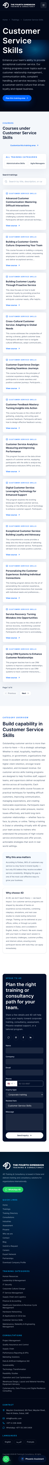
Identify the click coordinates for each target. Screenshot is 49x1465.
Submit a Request (10, 1246)
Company (10, 1056)
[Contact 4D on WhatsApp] (6, 1459)
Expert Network (9, 1254)
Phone (8, 1079)
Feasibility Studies (10, 1373)
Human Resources (10, 1276)
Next (24, 693)
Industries (7, 1221)
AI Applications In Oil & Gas (14, 1316)
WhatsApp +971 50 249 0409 (19, 1427)
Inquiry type (11, 1090)
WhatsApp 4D (14, 1189)
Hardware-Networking (12, 1312)
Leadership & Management (14, 1280)
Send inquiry (23, 1135)
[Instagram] (16, 1037)
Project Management (11, 1340)
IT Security (7, 1284)
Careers (6, 1250)
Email (8, 1068)
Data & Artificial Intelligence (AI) (16, 1361)
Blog (4, 1242)
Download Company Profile (14, 1262)
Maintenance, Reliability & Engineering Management (19, 1325)
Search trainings (10, 175)
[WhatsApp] (8, 1037)
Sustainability (8, 1365)
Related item (11, 1101)
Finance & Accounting (12, 1301)
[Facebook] (23, 1037)
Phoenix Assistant (34, 1459)
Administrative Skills (16, 163)
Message (10, 1112)
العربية (18, 1442)
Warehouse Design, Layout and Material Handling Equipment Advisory (24, 1382)
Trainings (15, 20)
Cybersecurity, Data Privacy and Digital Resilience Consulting (24, 1389)
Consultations (8, 1217)
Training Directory (10, 1213)
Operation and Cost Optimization (17, 1377)
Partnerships (8, 1258)
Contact (6, 1238)
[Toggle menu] (43, 5)
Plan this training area (15, 98)
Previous (12, 693)
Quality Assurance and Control (15, 1344)
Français (30, 1442)
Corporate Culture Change (14, 1289)
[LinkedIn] (30, 1037)
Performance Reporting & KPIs (15, 1353)
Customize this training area (23, 145)
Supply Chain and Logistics (14, 1297)
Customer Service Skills (33, 20)
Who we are (8, 1234)
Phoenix (6, 1229)
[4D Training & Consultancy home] (19, 5)
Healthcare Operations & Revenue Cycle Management (20, 1306)
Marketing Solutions (11, 1357)
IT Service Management (13, 1293)
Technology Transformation (14, 1369)
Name (8, 1045)
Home (5, 20)
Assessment (8, 1225)
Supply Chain (8, 1349)
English (8, 1442)
